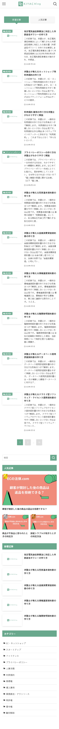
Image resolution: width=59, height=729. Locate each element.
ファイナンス (12, 655)
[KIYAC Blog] (29, 4)
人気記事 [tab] (42, 19)
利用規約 (10, 674)
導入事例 (10, 687)
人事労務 (10, 668)
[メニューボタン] (4, 4)
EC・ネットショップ (16, 643)
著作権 (9, 706)
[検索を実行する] (53, 458)
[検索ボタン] (55, 4)
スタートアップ (13, 649)
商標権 (9, 681)
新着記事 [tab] (16, 19)
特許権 (9, 700)
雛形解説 (10, 712)
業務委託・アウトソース (18, 693)
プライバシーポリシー (16, 662)
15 (39, 442)
